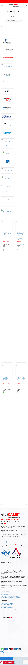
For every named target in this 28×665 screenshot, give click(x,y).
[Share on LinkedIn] (17, 649)
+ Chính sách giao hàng (7, 604)
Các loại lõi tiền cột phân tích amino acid (7, 234)
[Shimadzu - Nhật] (7, 170)
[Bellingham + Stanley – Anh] (7, 133)
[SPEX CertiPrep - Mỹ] (7, 214)
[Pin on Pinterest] (12, 649)
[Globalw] (7, 108)
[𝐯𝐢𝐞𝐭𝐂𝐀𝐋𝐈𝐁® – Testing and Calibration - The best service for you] (14, 5)
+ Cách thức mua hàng (7, 603)
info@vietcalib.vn (8, 542)
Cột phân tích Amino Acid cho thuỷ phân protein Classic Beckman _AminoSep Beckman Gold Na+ (21, 236)
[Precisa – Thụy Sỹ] (7, 116)
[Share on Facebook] (5, 649)
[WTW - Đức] (7, 75)
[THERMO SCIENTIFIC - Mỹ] (7, 58)
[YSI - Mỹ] (7, 162)
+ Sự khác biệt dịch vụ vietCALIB (9, 596)
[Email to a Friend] (10, 649)
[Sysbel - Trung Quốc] (7, 143)
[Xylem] (7, 154)
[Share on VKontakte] (15, 649)
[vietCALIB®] (7, 100)
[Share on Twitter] (7, 649)
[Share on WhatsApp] (2, 649)
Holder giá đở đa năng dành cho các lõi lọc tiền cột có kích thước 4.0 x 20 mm (21, 380)
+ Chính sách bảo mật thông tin (9, 609)
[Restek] (7, 91)
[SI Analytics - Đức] (7, 125)
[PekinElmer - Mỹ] (7, 42)
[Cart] (26, 5)
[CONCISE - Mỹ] (7, 179)
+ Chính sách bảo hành (7, 607)
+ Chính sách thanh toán (7, 606)
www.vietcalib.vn (8, 539)
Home (8, 13)
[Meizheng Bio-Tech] (7, 67)
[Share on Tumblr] (20, 649)
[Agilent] (7, 83)
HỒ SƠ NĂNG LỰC (16, 659)
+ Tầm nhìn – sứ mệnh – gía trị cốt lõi (10, 597)
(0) (3, 385)
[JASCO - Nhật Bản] (7, 50)
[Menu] (2, 5)
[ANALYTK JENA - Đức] (7, 189)
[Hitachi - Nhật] (7, 201)
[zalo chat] (2, 651)
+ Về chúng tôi (5, 594)
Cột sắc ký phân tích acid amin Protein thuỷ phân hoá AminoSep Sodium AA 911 (7, 380)
